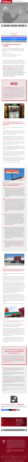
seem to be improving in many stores (8, 380)
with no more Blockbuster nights (9, 68)
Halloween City (15, 330)
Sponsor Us (21, 1)
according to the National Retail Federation (12, 88)
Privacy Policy (9, 450)
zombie (7, 75)
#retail (7, 54)
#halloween (14, 54)
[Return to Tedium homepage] (6, 1)
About (14, 1)
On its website (12, 202)
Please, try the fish (21, 461)
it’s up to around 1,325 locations (7, 287)
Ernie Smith (20, 404)
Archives (17, 1)
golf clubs (4, 97)
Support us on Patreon (15, 449)
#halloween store (19, 54)
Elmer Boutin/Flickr (6, 181)
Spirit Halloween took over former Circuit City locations (15, 320)
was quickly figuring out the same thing (12, 147)
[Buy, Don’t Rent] (14, 26)
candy (19, 96)
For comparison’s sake (16, 287)
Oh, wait (21, 69)
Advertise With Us (14, 450)
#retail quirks (10, 54)
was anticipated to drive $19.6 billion (8, 94)
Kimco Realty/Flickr (6, 119)
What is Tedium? (9, 449)
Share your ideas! (22, 449)
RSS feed (19, 450)
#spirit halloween (5, 56)
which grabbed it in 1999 (16, 160)
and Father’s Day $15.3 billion (10, 95)
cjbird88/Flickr (5, 267)
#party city (9, 56)
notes (5, 376)
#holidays (4, 54)
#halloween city (14, 56)
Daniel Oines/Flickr (6, 318)
